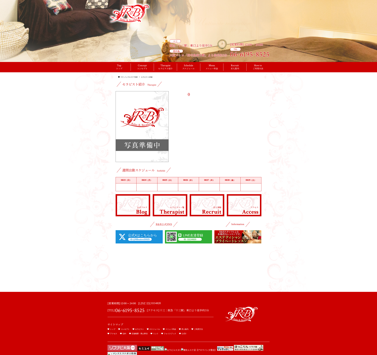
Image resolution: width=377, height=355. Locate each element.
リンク (155, 334)
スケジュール (154, 329)
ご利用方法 (198, 329)
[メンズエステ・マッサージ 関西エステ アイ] (157, 350)
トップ (112, 329)
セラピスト (139, 329)
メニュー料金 (170, 329)
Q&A (124, 334)
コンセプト (125, 329)
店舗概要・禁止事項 (140, 334)
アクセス (113, 334)
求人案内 (184, 329)
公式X (184, 334)
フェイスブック (170, 334)
